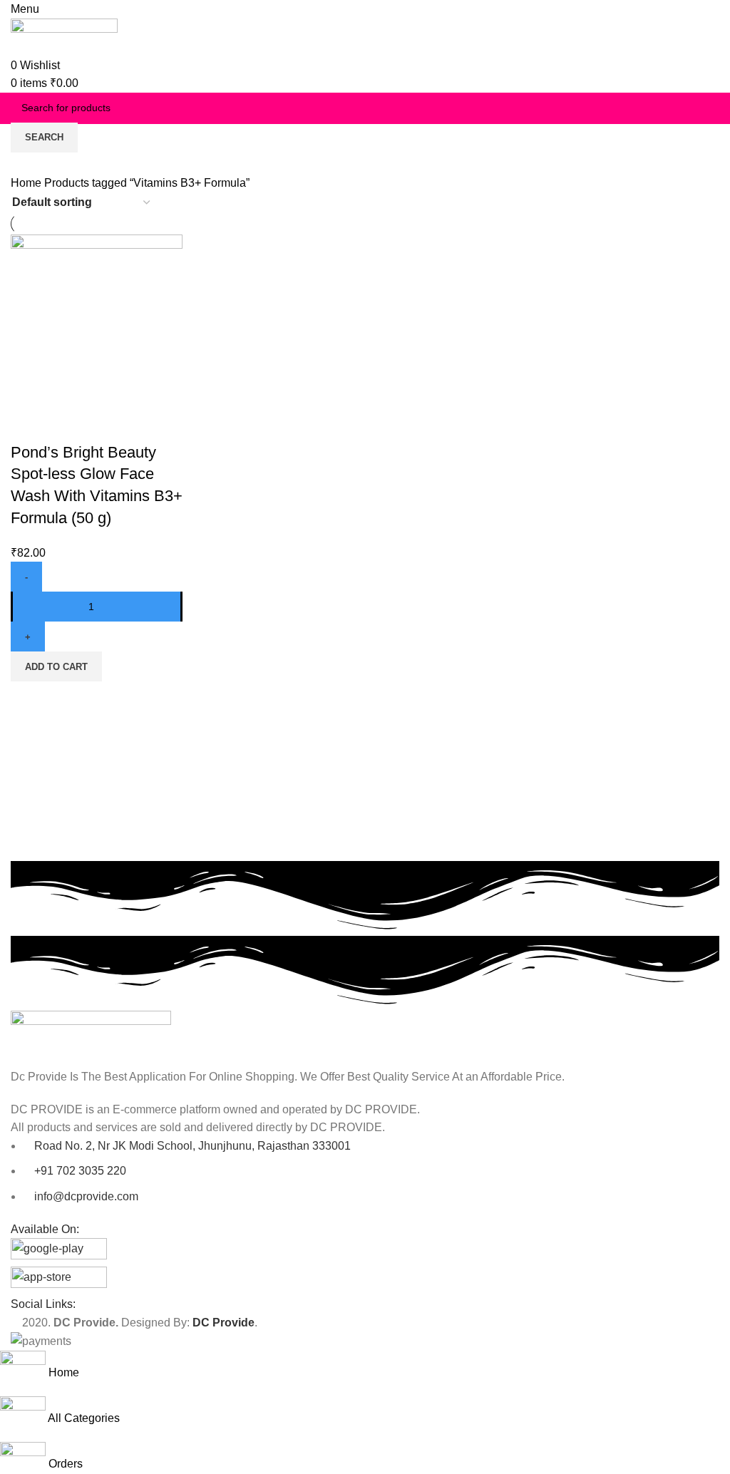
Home (27, 183)
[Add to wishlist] (105, 424)
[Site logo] (64, 36)
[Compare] (28, 424)
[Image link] (91, 1038)
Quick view (67, 424)
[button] (56, 666)
